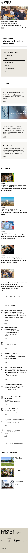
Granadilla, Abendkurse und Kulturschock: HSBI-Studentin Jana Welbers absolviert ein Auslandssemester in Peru (14, 211)
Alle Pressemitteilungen (14, 296)
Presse (7, 72)
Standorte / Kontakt (5, 545)
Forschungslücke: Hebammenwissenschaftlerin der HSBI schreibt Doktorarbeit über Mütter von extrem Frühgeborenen (13, 235)
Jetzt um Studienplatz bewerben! (13, 92)
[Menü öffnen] (26, 2)
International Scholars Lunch (12, 343)
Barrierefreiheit (4, 550)
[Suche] (23, 2)
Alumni (7, 65)
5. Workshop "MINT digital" (11, 409)
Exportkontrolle (8, 146)
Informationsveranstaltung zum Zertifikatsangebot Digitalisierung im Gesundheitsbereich (14, 386)
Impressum (3, 553)
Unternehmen (9, 62)
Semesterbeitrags (7, 130)
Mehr (4, 101)
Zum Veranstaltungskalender (14, 443)
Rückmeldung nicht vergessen (12, 126)
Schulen (7, 59)
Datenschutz (3, 548)
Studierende (8, 55)
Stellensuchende (10, 68)
